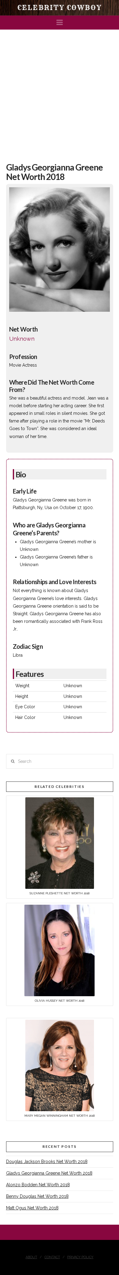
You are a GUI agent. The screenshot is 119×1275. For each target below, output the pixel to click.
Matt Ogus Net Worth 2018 (32, 1207)
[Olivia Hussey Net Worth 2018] (59, 950)
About (31, 1257)
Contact (52, 1257)
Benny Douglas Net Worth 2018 (37, 1196)
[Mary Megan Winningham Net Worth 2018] (59, 1065)
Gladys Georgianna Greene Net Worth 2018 (49, 1173)
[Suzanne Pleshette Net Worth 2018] (59, 842)
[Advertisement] (59, 92)
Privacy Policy (80, 1257)
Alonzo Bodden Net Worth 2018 (38, 1184)
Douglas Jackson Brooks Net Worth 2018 (47, 1161)
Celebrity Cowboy (59, 7)
